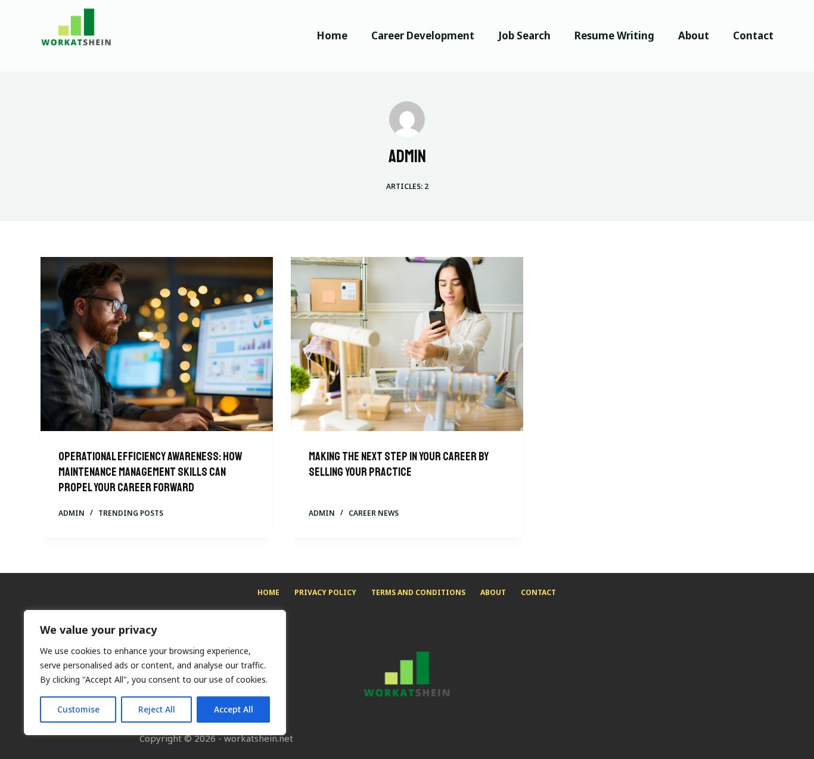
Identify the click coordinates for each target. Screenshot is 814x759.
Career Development (422, 35)
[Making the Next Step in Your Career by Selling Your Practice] (407, 344)
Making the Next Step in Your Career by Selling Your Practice (399, 464)
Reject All (156, 709)
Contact (753, 35)
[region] (155, 672)
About (693, 35)
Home (331, 35)
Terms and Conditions (418, 592)
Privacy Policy (325, 592)
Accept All (233, 709)
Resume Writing (614, 35)
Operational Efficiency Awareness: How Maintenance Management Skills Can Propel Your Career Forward (150, 472)
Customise (78, 709)
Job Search (524, 35)
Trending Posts (130, 513)
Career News (374, 513)
